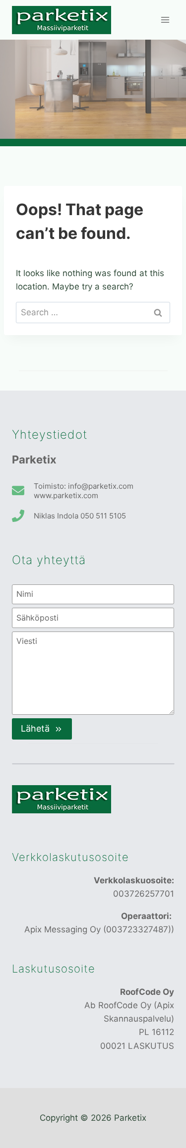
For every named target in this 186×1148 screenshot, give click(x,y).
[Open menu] (165, 19)
